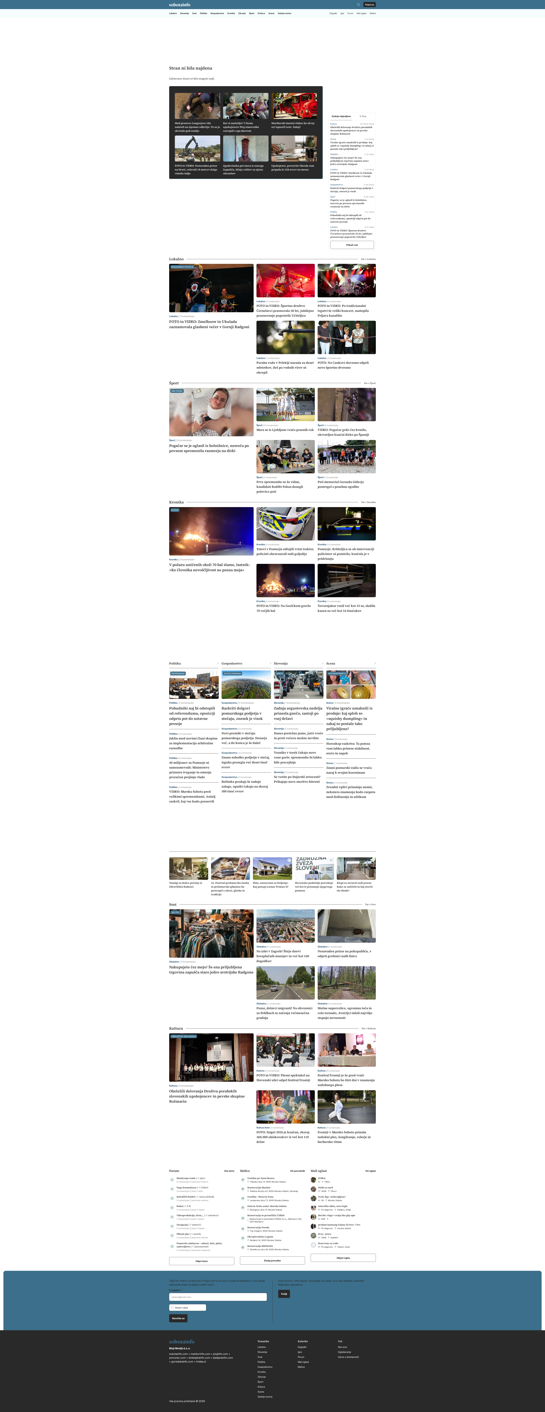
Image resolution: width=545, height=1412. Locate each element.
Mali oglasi (361, 13)
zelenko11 (213, 1215)
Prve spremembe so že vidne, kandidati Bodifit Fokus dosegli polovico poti (279, 486)
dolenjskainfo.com (199, 1357)
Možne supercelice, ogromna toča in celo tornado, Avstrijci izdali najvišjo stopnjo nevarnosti (345, 1013)
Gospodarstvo (217, 13)
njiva (202, 1178)
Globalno (174, 961)
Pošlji (284, 1293)
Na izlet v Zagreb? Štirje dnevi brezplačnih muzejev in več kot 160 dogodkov (282, 956)
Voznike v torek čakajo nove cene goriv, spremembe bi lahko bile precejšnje (298, 757)
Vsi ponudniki (297, 1170)
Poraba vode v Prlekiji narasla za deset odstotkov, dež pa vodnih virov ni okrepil (285, 367)
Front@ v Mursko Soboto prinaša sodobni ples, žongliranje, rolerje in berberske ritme (344, 1137)
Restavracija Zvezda (258, 1227)
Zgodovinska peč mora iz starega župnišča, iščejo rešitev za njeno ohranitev (243, 169)
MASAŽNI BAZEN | (187, 1196)
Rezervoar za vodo (328, 1243)
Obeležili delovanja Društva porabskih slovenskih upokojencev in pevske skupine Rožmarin (351, 130)
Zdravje (242, 13)
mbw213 (196, 1224)
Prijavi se (369, 4)
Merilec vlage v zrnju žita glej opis (336, 1215)
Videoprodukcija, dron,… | (191, 1215)
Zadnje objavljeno (341, 116)
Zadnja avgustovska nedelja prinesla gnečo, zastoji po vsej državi (298, 713)
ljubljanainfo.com (223, 1357)
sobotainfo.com (178, 1354)
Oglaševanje (344, 1351)
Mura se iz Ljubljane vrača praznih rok (285, 430)
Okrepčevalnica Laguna (260, 1236)
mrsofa (197, 1233)
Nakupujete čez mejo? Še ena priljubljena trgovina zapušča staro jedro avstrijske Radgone (349, 161)
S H (189, 1206)
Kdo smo (342, 1346)
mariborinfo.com (200, 1354)
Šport (251, 13)
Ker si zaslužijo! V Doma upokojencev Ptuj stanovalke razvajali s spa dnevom (241, 126)
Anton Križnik (206, 1196)
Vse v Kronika (368, 502)
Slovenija (184, 13)
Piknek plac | (184, 1233)
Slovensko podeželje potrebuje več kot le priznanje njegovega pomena (314, 886)
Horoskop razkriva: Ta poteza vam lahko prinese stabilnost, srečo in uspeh (348, 748)
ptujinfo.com (220, 1354)
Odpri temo (202, 1261)
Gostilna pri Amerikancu (260, 1178)
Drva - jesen (324, 1233)
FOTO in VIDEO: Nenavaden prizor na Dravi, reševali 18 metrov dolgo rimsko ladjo (196, 169)
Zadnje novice (284, 13)
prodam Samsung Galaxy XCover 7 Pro (339, 1224)
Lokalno (173, 13)
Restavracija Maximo (258, 1187)
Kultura (261, 13)
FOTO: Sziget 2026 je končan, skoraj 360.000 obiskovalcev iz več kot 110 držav (282, 1137)
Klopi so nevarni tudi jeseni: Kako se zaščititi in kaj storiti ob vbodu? (355, 886)
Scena (271, 13)
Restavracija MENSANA (260, 1246)
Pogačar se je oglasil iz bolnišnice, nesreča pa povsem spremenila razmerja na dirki (348, 203)
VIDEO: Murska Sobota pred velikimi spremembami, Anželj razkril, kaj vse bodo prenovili (192, 796)
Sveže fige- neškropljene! (331, 1196)
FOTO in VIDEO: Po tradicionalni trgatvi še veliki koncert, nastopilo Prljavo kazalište (343, 310)
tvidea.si (201, 1361)
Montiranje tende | (187, 1178)
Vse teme (229, 1170)
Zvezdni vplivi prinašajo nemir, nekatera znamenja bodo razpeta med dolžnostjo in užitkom (350, 792)
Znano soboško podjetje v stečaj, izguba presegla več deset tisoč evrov (246, 762)
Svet (194, 13)
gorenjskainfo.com (182, 1361)
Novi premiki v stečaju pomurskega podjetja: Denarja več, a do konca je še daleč (244, 738)
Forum (350, 13)
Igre (342, 13)
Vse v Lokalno (368, 259)
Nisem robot (181, 1307)
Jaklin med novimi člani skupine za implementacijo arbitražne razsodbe (193, 743)
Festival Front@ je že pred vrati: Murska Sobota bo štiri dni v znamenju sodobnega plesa (346, 1080)
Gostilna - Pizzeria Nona (260, 1196)
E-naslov (174, 1290)
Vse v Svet (370, 904)
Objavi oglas (343, 1257)
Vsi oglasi (370, 1170)
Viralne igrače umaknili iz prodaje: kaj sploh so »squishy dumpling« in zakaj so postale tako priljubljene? (352, 145)
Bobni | (181, 1206)
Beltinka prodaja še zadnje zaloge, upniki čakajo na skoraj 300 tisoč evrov (245, 786)
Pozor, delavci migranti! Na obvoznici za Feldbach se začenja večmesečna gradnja (284, 1013)
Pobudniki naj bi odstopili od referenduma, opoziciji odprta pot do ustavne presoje (350, 218)
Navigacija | (183, 1224)
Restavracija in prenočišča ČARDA (266, 1215)
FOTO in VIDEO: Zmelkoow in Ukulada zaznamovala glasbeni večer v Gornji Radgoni (351, 176)
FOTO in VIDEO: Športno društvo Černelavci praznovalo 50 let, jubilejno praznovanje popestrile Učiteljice (351, 233)
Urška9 (204, 1187)
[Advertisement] (272, 41)
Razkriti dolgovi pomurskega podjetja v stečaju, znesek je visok (242, 713)
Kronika (231, 13)
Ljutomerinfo (201, 1246)
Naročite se (178, 1318)
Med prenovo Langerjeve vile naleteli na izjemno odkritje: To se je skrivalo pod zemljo (197, 126)
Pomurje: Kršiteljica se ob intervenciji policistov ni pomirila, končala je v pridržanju (346, 554)
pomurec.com (177, 1357)
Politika (203, 13)
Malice (373, 13)
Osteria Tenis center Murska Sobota (267, 1206)
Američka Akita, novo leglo (332, 1206)
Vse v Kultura (368, 1028)
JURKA (321, 1178)
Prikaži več (352, 244)
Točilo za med (325, 1187)
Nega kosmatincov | (187, 1187)
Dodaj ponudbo (272, 1260)
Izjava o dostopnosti (348, 1356)
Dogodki (333, 13)
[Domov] (179, 4)
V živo (363, 116)
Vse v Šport (370, 383)
